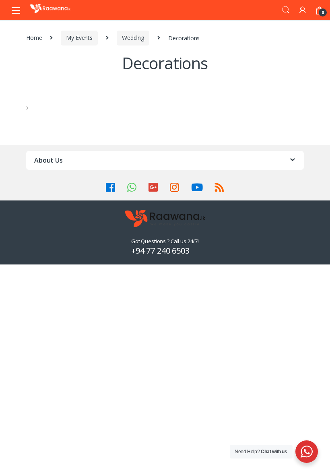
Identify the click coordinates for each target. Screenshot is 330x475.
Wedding (133, 37)
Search (285, 10)
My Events (79, 37)
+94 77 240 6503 (160, 250)
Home (34, 37)
